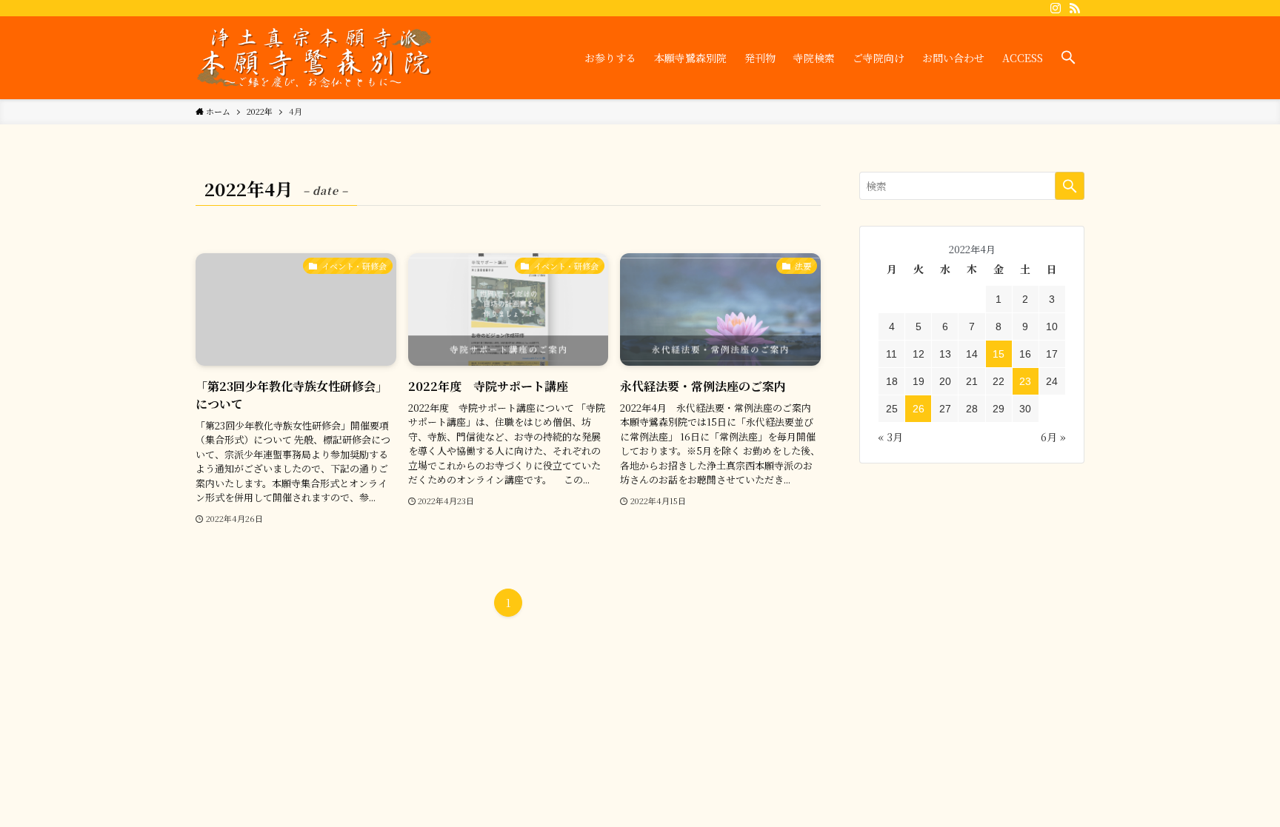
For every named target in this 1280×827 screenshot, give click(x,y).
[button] (1068, 57)
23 (1025, 381)
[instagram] (1055, 8)
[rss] (1074, 8)
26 (918, 409)
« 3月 (890, 436)
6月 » (1053, 436)
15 (998, 354)
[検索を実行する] (1069, 186)
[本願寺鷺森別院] (314, 57)
